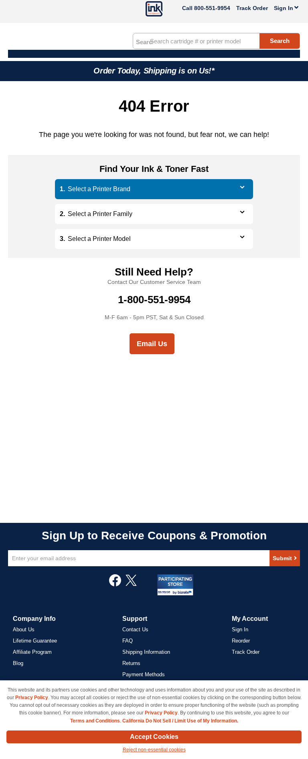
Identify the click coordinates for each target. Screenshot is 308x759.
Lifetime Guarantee (35, 641)
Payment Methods (143, 674)
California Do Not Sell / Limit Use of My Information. (180, 721)
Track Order (252, 8)
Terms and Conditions (95, 721)
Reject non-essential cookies (154, 750)
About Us (23, 629)
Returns (131, 663)
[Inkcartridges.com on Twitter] (131, 584)
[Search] (144, 41)
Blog (18, 663)
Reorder (241, 641)
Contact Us (135, 629)
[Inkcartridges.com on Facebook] (115, 584)
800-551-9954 (212, 8)
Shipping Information (146, 652)
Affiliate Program (32, 652)
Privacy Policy (31, 697)
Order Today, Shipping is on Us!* (153, 70)
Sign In (240, 629)
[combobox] (216, 41)
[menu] (154, 54)
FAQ (127, 641)
